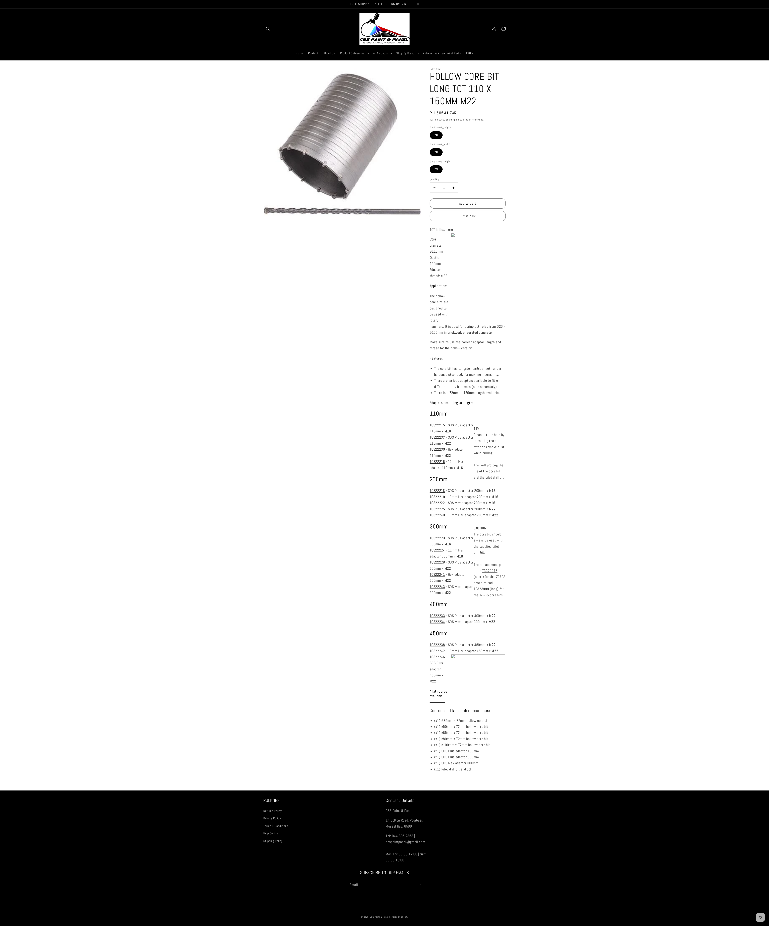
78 (436, 152)
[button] (268, 28)
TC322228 (437, 562)
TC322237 (437, 437)
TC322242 (437, 651)
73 (436, 169)
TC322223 (437, 538)
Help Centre (270, 833)
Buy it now (468, 216)
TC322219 (437, 496)
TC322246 (437, 657)
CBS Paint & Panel (379, 916)
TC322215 (437, 425)
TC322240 (437, 515)
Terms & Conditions (275, 826)
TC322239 (437, 449)
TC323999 (481, 589)
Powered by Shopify (398, 916)
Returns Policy (272, 811)
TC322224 (437, 550)
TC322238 (437, 645)
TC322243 (437, 586)
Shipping (450, 119)
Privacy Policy (272, 818)
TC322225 (437, 509)
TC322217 (489, 570)
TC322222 (437, 503)
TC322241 (437, 574)
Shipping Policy (273, 841)
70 (436, 135)
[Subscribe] (419, 885)
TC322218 (437, 490)
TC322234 (437, 622)
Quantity (434, 179)
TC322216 (437, 461)
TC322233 (437, 615)
